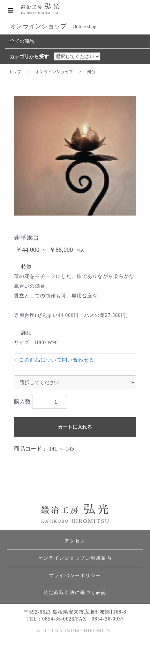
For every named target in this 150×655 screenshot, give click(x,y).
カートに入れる (75, 427)
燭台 (91, 71)
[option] (75, 156)
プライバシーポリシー (75, 575)
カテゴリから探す (29, 56)
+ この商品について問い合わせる (54, 359)
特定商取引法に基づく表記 (75, 592)
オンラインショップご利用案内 (75, 558)
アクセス (75, 541)
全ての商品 (22, 41)
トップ (15, 71)
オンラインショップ (54, 71)
